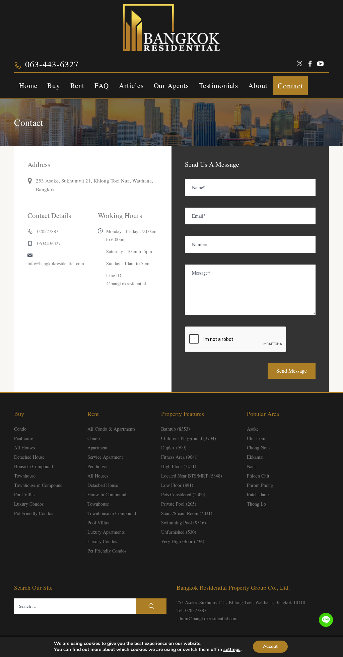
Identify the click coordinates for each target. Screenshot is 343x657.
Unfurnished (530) (178, 532)
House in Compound (33, 466)
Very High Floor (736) (182, 541)
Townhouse (25, 475)
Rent (77, 85)
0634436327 (49, 243)
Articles (131, 85)
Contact (290, 85)
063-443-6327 (52, 64)
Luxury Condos (29, 504)
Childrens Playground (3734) (188, 438)
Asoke (253, 429)
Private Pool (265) (178, 504)
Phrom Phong (260, 485)
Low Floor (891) (177, 485)
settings (232, 650)
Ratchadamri (259, 494)
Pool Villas (24, 494)
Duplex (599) (174, 447)
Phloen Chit (258, 475)
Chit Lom (256, 438)
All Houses (24, 447)
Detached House (29, 457)
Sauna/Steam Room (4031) (186, 513)
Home (28, 85)
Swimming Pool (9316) (183, 522)
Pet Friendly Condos (33, 513)
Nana (252, 466)
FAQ (101, 85)
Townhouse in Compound (38, 485)
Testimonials (218, 85)
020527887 (47, 231)
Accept (270, 646)
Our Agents (171, 85)
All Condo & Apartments (111, 429)
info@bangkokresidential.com (55, 263)
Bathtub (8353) (175, 429)
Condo (20, 429)
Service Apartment (105, 457)
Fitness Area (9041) (180, 457)
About (258, 85)
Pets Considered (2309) (183, 494)
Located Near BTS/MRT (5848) (191, 475)
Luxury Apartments (106, 532)
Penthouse (23, 438)
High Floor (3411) (178, 466)
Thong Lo (256, 504)
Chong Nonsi (259, 447)
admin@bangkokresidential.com (207, 618)
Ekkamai (255, 457)
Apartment (97, 447)
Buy (53, 85)
